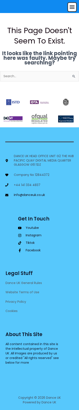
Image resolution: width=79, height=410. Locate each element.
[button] (72, 7)
